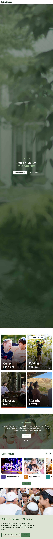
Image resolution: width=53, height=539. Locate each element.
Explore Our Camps (20, 172)
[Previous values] (46, 453)
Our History (26, 440)
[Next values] (50, 453)
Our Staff (26, 435)
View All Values (26, 483)
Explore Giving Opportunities (10, 534)
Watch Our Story (34, 172)
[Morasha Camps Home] (6, 2)
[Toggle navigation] (50, 2)
